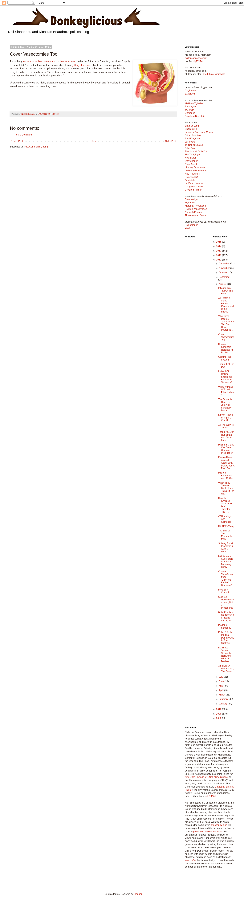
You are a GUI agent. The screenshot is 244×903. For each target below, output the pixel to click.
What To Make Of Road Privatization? (226, 390)
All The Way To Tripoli (226, 426)
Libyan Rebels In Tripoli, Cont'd (225, 417)
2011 (219, 259)
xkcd (187, 228)
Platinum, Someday (224, 626)
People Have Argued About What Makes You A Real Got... (226, 463)
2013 (219, 250)
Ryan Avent (191, 164)
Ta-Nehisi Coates (194, 145)
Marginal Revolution (195, 205)
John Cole (190, 148)
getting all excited (81, 65)
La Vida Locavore (194, 183)
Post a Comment (23, 134)
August (223, 284)
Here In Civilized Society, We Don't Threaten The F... (225, 505)
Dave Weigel (191, 199)
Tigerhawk (190, 202)
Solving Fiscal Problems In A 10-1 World (226, 547)
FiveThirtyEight (192, 154)
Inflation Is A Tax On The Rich (225, 291)
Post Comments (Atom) (36, 146)
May (221, 685)
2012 (219, 255)
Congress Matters (194, 186)
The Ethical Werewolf (214, 74)
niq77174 (198, 61)
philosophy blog (219, 825)
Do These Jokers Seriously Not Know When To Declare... (224, 654)
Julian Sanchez (193, 135)
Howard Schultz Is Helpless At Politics (225, 348)
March (222, 694)
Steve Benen (191, 161)
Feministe (190, 180)
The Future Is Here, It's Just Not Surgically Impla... (225, 405)
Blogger (138, 894)
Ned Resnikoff (192, 173)
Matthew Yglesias (194, 103)
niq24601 (211, 796)
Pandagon (190, 106)
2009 (219, 713)
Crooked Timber (193, 189)
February (224, 699)
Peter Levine (191, 177)
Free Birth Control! (223, 591)
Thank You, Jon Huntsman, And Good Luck (226, 436)
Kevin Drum (191, 157)
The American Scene (195, 215)
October (223, 272)
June (222, 681)
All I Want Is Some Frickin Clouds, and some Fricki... (226, 305)
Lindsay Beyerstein (195, 167)
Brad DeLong (192, 125)
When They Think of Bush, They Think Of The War (226, 488)
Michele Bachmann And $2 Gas (225, 475)
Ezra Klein (190, 93)
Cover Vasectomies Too (226, 337)
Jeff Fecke (190, 141)
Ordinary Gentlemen (195, 170)
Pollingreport (191, 225)
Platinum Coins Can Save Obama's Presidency (226, 448)
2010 (219, 709)
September (224, 277)
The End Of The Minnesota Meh (225, 534)
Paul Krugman (192, 138)
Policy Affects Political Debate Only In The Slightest (226, 638)
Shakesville (191, 129)
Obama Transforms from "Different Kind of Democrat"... (226, 578)
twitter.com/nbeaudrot (196, 58)
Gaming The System (224, 358)
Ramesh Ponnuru (194, 212)
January (223, 703)
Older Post (170, 141)
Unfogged (190, 113)
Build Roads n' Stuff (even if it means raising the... (226, 616)
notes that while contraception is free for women (49, 61)
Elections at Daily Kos (196, 151)
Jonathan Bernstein (195, 116)
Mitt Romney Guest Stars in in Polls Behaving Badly (225, 562)
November (224, 268)
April (221, 690)
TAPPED (189, 109)
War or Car (190, 860)
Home (94, 141)
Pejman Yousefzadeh (196, 209)
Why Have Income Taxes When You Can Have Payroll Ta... (226, 323)
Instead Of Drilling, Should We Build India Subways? (225, 377)
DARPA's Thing (226, 526)
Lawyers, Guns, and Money (199, 132)
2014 (219, 246)
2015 (219, 241)
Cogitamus (190, 90)
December (224, 263)
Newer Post (17, 141)
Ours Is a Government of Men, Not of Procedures (226, 602)
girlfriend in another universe (207, 831)
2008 (219, 718)
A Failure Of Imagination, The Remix (226, 668)
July (221, 676)
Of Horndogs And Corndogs (224, 519)
